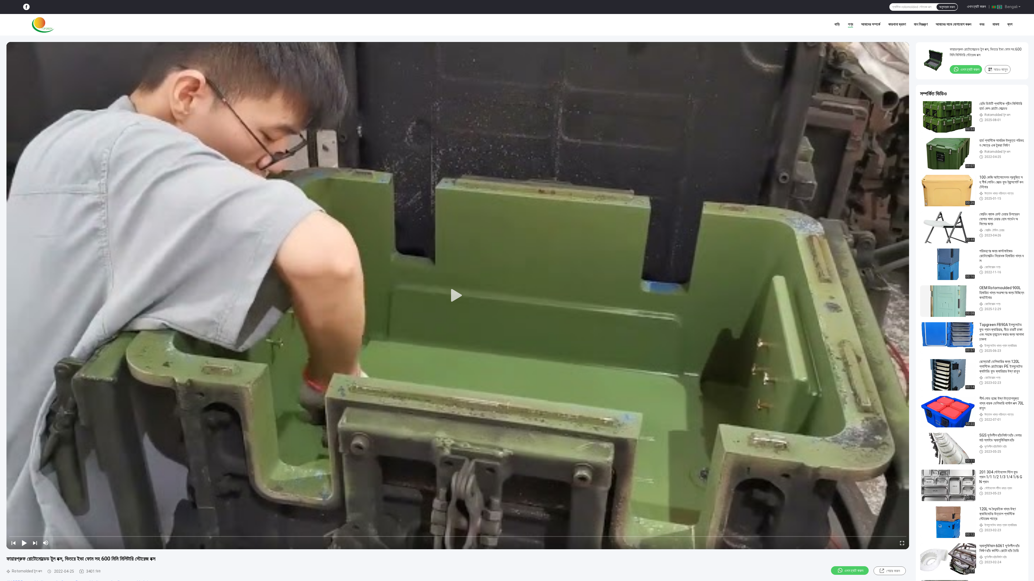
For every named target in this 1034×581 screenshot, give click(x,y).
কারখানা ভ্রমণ (897, 24)
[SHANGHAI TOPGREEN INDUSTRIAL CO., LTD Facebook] (26, 7)
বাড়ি (837, 24)
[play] (457, 295)
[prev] (13, 543)
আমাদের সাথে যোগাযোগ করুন (953, 24)
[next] (35, 543)
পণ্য (850, 24)
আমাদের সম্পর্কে (870, 24)
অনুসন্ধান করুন (947, 7)
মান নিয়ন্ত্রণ (921, 24)
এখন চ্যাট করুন (976, 6)
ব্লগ (1009, 24)
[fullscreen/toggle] (902, 543)
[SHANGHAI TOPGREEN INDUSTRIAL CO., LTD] (43, 25)
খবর (981, 24)
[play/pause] (24, 543)
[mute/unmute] (45, 543)
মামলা (996, 24)
